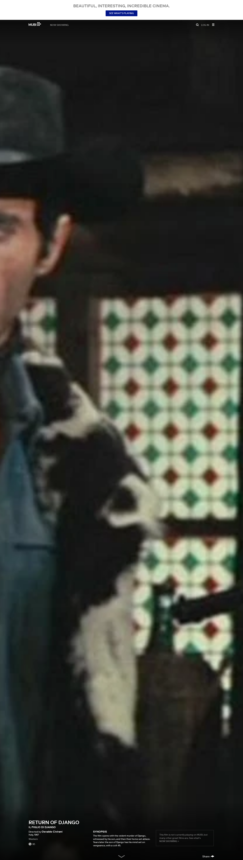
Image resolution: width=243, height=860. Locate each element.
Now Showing (59, 24)
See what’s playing (121, 13)
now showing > (169, 841)
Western (33, 839)
